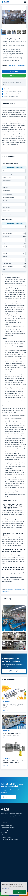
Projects (3, 852)
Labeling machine (5, 834)
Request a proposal (9, 797)
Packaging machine (6, 837)
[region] (14, 192)
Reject (6, 892)
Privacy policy (4, 861)
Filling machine (11, 65)
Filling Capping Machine (19, 589)
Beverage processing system (8, 827)
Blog (2, 856)
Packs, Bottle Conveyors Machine (9, 839)
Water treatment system (7, 825)
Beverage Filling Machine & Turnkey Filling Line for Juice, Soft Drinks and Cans (13, 705)
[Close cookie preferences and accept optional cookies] (25, 884)
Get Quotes (15, 71)
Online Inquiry (15, 671)
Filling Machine (5, 591)
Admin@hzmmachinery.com (8, 874)
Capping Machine (9, 589)
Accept (19, 892)
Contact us (3, 859)
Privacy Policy (6, 888)
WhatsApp (15, 75)
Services (3, 854)
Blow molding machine (6, 830)
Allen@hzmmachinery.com (7, 877)
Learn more (7, 710)
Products (18, 65)
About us (3, 849)
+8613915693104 (5, 880)
